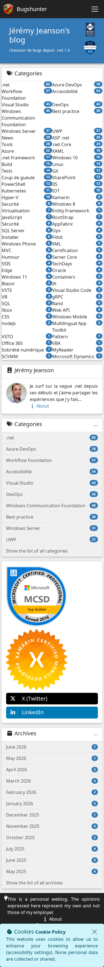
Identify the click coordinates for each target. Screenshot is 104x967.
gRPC (76, 297)
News (26, 138)
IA (76, 284)
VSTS (26, 290)
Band (76, 303)
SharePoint (76, 178)
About (42, 406)
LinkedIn (33, 712)
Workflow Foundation (26, 94)
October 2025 (51, 837)
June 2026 (51, 747)
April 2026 (51, 770)
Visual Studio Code (76, 290)
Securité (26, 204)
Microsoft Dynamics (76, 356)
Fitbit (76, 237)
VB (26, 297)
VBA (76, 343)
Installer (26, 237)
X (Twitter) (34, 698)
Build (26, 164)
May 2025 (51, 871)
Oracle (76, 270)
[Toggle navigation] (95, 9)
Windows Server (26, 131)
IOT (76, 191)
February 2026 (51, 792)
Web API (76, 310)
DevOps (76, 105)
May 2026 (51, 758)
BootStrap (76, 217)
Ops (76, 231)
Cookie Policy (50, 932)
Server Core (76, 257)
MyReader (76, 350)
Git (76, 171)
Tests (26, 171)
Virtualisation (26, 211)
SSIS (26, 264)
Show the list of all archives (34, 883)
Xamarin (76, 197)
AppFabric (76, 224)
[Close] (94, 931)
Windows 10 (76, 158)
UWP (76, 131)
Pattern (76, 337)
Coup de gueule (26, 178)
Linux (76, 164)
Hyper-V (26, 197)
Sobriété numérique (26, 350)
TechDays (76, 264)
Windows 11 (26, 277)
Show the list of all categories (37, 551)
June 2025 (51, 860)
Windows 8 (76, 204)
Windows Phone (26, 244)
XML (76, 244)
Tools (26, 144)
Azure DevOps (76, 85)
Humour (26, 257)
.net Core (76, 144)
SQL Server (26, 231)
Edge (26, 270)
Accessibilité (76, 91)
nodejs (26, 323)
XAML (76, 151)
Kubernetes (26, 191)
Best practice (76, 111)
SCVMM (26, 356)
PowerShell (26, 184)
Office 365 (26, 343)
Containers (76, 277)
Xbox (26, 310)
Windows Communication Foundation (26, 118)
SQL (26, 303)
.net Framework (26, 158)
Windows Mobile (76, 317)
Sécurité (26, 224)
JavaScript (26, 217)
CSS (26, 317)
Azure (26, 151)
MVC (26, 250)
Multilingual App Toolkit (76, 326)
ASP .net (76, 138)
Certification (76, 250)
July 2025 (51, 849)
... (96, 424)
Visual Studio (26, 105)
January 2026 (51, 803)
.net (26, 85)
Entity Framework (76, 211)
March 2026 (51, 781)
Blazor (26, 284)
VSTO (26, 337)
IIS (76, 184)
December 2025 (51, 815)
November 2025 (51, 826)
